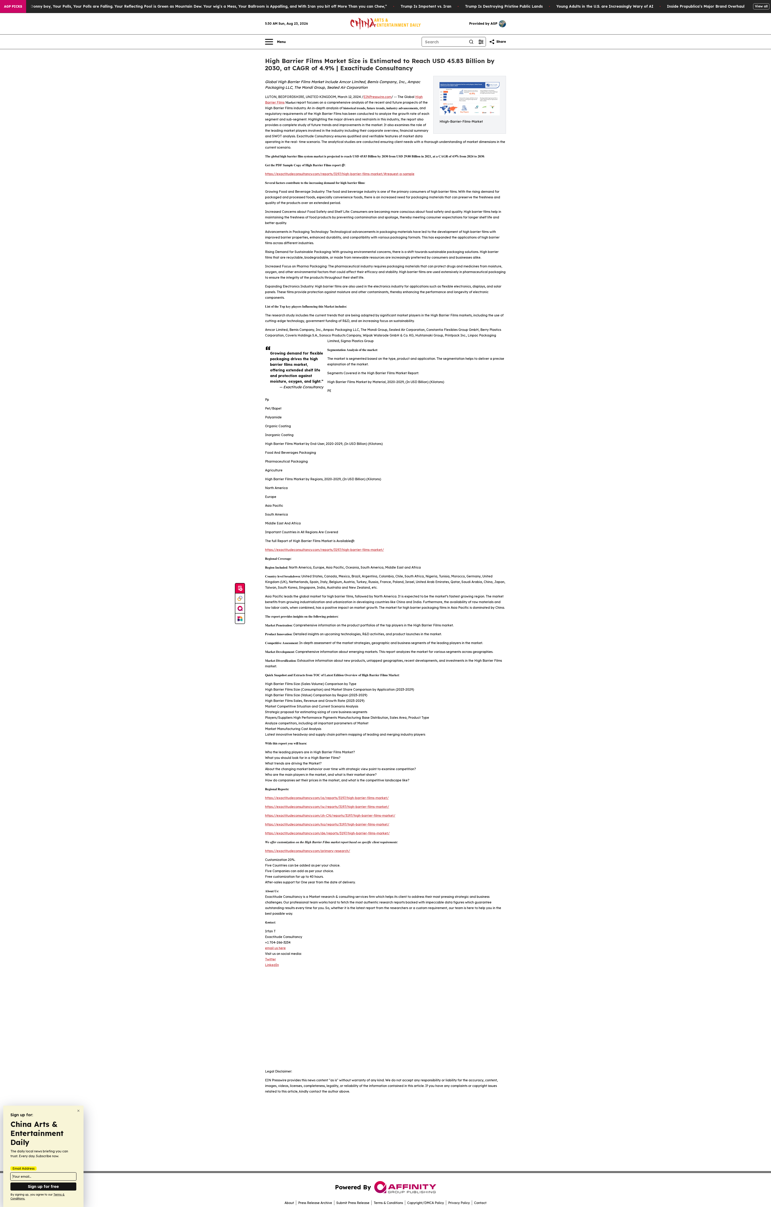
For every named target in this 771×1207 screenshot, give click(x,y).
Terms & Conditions (388, 1203)
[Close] (78, 1111)
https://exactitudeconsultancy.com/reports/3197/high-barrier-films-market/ (324, 550)
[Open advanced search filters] (481, 41)
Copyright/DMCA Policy (425, 1203)
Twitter (270, 959)
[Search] (471, 41)
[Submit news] (240, 588)
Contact (480, 1203)
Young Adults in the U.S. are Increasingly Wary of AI (604, 6)
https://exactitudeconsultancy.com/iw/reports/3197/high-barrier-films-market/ (327, 807)
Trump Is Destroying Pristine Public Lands (504, 6)
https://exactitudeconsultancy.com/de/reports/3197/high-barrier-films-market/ (327, 833)
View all (761, 6)
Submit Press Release (352, 1203)
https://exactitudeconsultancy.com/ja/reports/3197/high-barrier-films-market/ (327, 798)
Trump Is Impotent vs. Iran (426, 6)
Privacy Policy (459, 1203)
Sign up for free (43, 1186)
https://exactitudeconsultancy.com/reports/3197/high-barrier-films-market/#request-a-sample (339, 174)
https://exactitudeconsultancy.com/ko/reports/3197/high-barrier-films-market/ (327, 824)
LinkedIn (272, 965)
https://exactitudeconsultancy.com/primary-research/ (307, 851)
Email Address (23, 1168)
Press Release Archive (315, 1203)
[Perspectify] (240, 598)
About (289, 1203)
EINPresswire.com (377, 97)
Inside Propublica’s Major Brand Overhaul (705, 6)
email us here (275, 948)
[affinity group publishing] (240, 609)
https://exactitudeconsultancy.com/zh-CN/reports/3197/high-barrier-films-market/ (330, 816)
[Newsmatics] (240, 619)
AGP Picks (13, 6)
